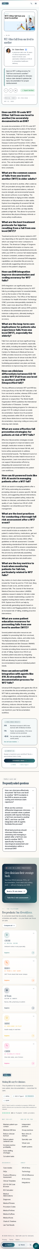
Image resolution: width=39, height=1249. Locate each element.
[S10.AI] (7, 1075)
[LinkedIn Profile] (26, 49)
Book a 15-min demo (14, 891)
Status (17, 1239)
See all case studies (10, 742)
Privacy (4, 1239)
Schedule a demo (18, 760)
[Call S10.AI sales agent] (31, 3)
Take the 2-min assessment (17, 898)
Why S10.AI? (7, 1119)
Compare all (8, 925)
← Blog (7, 35)
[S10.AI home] (7, 3)
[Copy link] (30, 1245)
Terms (11, 1239)
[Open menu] (36, 3)
